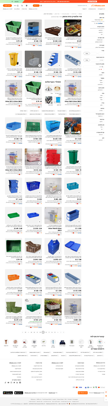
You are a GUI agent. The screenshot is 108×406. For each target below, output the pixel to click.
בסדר (86, 53)
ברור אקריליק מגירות (88, 355)
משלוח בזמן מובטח (80, 371)
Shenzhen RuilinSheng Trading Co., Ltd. (33, 173)
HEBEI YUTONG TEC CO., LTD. (35, 141)
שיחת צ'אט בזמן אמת (37, 368)
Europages (75, 399)
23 (31, 332)
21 (37, 332)
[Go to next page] (22, 332)
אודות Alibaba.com (100, 362)
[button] (41, 5)
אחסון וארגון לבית (65, 13)
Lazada (54, 399)
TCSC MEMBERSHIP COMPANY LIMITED (53, 44)
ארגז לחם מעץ (54, 355)
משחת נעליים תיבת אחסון (35, 114)
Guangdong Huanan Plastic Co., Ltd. (73, 264)
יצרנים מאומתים (59, 365)
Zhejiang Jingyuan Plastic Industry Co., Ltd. (13, 75)
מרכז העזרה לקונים (38, 365)
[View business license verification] (67, 404)
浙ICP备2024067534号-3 (91, 403)
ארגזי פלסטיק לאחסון (22, 355)
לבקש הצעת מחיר (59, 368)
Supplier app (52, 392)
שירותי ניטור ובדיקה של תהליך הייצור (76, 377)
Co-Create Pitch (101, 368)
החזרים (40, 374)
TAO (65, 399)
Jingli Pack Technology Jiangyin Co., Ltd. (13, 44)
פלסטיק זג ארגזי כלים (97, 352)
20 (40, 332)
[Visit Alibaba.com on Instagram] (11, 382)
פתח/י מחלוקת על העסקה (36, 371)
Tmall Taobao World (46, 399)
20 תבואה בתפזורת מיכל (74, 114)
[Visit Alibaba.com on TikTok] (5, 382)
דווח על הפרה (39, 379)
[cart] (22, 5)
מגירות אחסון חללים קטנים (74, 355)
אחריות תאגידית (101, 371)
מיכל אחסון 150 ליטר (85, 352)
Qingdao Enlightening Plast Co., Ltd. (53, 143)
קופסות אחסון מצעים (57, 352)
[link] (106, 392)
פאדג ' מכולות (23, 110)
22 (34, 332)
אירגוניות (63, 355)
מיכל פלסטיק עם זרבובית (71, 352)
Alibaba (80, 13)
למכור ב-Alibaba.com (16, 365)
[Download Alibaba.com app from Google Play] (8, 392)
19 (43, 332)
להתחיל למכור (18, 368)
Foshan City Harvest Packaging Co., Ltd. (72, 46)
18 (46, 332)
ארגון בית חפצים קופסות (34, 352)
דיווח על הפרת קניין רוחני (36, 377)
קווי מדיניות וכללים (80, 379)
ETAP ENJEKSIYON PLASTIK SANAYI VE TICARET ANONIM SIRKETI (72, 202)
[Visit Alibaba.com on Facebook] (20, 382)
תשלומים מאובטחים (79, 365)
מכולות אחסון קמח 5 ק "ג (20, 114)
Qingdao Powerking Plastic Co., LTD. (33, 44)
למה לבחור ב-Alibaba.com (99, 365)
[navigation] (94, 173)
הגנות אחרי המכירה (80, 374)
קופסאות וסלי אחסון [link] (48, 13)
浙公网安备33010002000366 (78, 403)
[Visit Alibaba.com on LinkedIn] (17, 382)
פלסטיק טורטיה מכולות (49, 114)
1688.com (39, 399)
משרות (103, 374)
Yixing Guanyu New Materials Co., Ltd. (53, 262)
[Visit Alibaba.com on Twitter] (14, 382)
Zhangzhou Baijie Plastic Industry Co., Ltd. (72, 141)
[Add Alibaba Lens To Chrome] (83, 392)
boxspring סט (46, 352)
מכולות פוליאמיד (61, 114)
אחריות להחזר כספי (80, 368)
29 (25, 332)
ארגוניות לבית (33, 355)
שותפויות (19, 377)
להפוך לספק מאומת (16, 374)
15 (54, 332)
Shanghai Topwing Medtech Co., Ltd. (73, 104)
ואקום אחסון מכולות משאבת (47, 110)
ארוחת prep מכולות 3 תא (74, 110)
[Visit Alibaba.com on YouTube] (8, 382)
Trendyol (70, 399)
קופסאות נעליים (44, 355)
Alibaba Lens (97, 392)
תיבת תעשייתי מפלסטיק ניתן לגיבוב (18, 352)
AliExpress (33, 399)
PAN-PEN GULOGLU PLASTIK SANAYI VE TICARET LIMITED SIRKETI (33, 202)
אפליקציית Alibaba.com (30, 392)
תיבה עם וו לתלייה (34, 110)
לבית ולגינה (73, 13)
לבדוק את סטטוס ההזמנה (15, 371)
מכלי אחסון (57, 13)
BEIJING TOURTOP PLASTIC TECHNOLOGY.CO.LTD (33, 326)
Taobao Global (60, 399)
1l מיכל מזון (99, 355)
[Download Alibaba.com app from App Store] (18, 392)
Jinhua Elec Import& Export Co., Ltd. (73, 173)
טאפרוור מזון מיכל (61, 110)
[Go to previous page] (63, 332)
